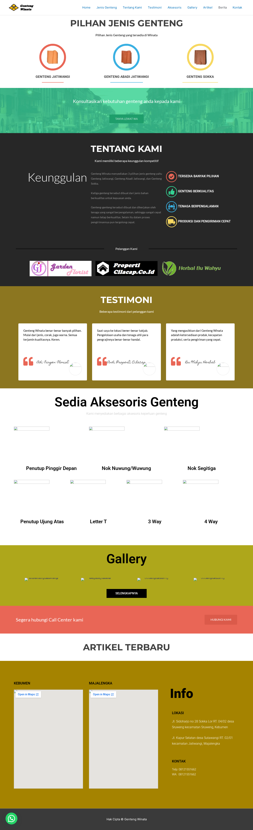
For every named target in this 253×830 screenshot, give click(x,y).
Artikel (207, 7)
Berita (222, 7)
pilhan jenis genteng (126, 23)
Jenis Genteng (106, 7)
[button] (11, 818)
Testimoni (155, 7)
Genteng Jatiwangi (53, 77)
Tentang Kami (132, 7)
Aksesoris (174, 7)
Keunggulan (57, 177)
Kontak (237, 7)
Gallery (192, 7)
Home (86, 7)
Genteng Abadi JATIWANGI (126, 77)
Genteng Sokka (200, 77)
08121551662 (187, 769)
